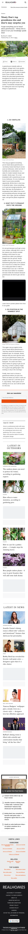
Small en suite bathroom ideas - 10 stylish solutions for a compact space (15, 826)
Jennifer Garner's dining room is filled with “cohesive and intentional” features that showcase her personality (14, 805)
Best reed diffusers (20, 872)
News (16, 37)
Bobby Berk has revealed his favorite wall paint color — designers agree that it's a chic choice (14, 816)
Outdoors (3, 13)
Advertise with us (10, 862)
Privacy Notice (21, 407)
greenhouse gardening (12, 70)
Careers (14, 910)
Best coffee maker (7, 872)
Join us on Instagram (7, 848)
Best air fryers (7, 875)
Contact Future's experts (14, 895)
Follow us (15, 61)
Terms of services (20, 405)
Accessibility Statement (14, 892)
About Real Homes (17, 862)
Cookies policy (14, 907)
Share (6, 61)
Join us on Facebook (20, 851)
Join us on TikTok (21, 848)
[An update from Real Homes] (14, 786)
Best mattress (7, 869)
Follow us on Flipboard (14, 854)
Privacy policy (14, 905)
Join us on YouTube (20, 844)
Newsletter (22, 61)
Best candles (14, 878)
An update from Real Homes (13, 791)
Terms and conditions (14, 902)
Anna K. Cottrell (7, 36)
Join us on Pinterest (7, 851)
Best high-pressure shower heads (19, 7)
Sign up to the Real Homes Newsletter (7, 845)
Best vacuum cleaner (20, 869)
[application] (14, 288)
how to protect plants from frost (16, 303)
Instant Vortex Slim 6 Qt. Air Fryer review (13, 797)
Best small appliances (21, 875)
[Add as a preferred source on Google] (14, 921)
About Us (14, 897)
